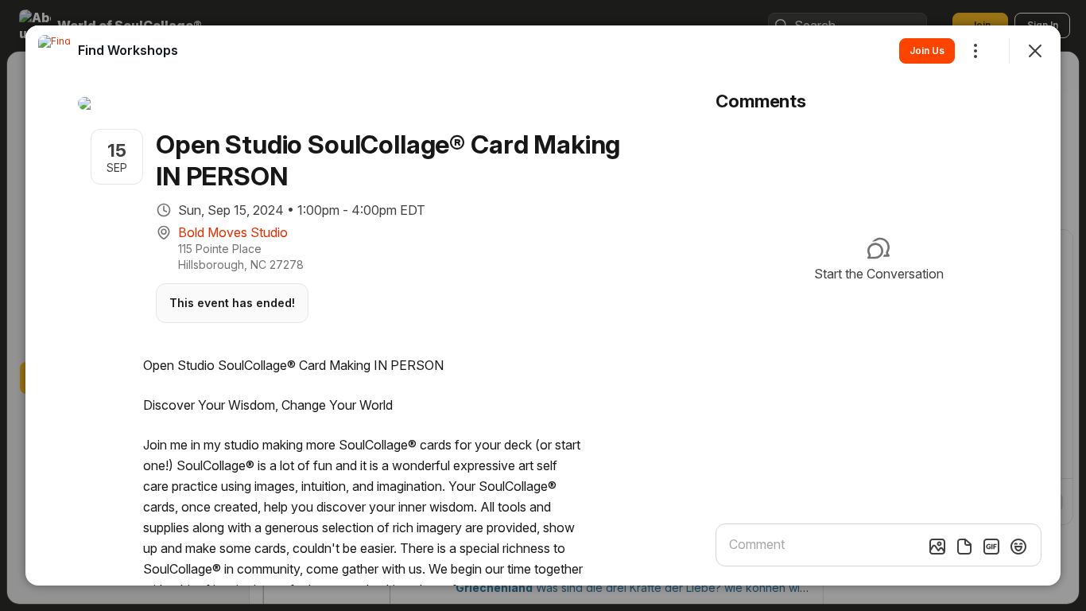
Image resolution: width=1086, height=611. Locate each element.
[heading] (128, 50)
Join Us (927, 50)
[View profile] (54, 51)
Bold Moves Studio (233, 232)
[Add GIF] (991, 546)
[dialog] (543, 305)
